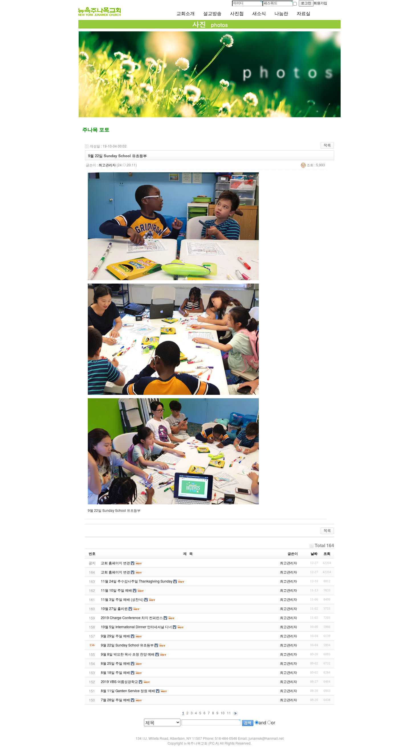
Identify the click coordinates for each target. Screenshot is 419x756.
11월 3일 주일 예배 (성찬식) (122, 599)
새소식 (259, 13)
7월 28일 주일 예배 (115, 699)
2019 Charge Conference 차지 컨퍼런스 (132, 617)
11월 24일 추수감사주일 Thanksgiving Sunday (136, 581)
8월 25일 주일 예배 (115, 663)
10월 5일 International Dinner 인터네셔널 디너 (136, 626)
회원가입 (320, 3)
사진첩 (237, 13)
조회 (327, 553)
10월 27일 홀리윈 (114, 608)
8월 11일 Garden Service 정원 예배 (128, 690)
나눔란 (281, 13)
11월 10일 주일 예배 (116, 590)
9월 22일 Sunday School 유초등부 (127, 644)
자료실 (303, 13)
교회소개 (185, 13)
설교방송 (212, 13)
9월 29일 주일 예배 (115, 635)
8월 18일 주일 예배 (115, 672)
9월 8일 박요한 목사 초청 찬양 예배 (127, 654)
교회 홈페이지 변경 (115, 571)
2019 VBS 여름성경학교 (119, 681)
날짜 (314, 553)
